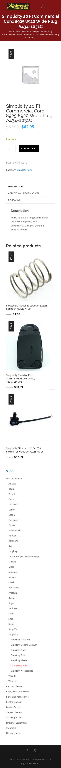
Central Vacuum (14, 701)
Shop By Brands (23, 31)
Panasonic (13, 587)
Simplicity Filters (19, 660)
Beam (11, 488)
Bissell (11, 494)
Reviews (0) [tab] (14, 200)
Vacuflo (12, 675)
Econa (11, 514)
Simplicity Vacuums (20, 639)
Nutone (12, 577)
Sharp (11, 623)
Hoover (12, 535)
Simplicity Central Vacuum (24, 644)
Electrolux (13, 520)
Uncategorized (13, 733)
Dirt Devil (13, 504)
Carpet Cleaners (14, 712)
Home (11, 31)
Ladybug (12, 551)
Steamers (11, 727)
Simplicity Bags (18, 649)
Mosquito (13, 571)
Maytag (12, 561)
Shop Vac (13, 629)
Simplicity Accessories (22, 670)
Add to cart (29, 148)
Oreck (11, 582)
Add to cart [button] (52, 313)
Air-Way (12, 483)
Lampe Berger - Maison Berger (24, 556)
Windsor (12, 681)
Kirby (10, 545)
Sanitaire (12, 608)
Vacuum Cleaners (15, 686)
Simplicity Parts (24, 169)
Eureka (11, 525)
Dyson (11, 509)
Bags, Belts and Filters (17, 691)
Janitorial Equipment (16, 722)
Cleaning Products (15, 717)
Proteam (13, 592)
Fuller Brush (14, 530)
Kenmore (13, 540)
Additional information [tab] (23, 193)
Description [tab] (15, 186)
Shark (11, 618)
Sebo (11, 613)
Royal (11, 603)
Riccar (11, 597)
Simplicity (37, 31)
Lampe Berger (13, 707)
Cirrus (11, 499)
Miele (11, 566)
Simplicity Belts (18, 655)
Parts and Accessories (17, 696)
